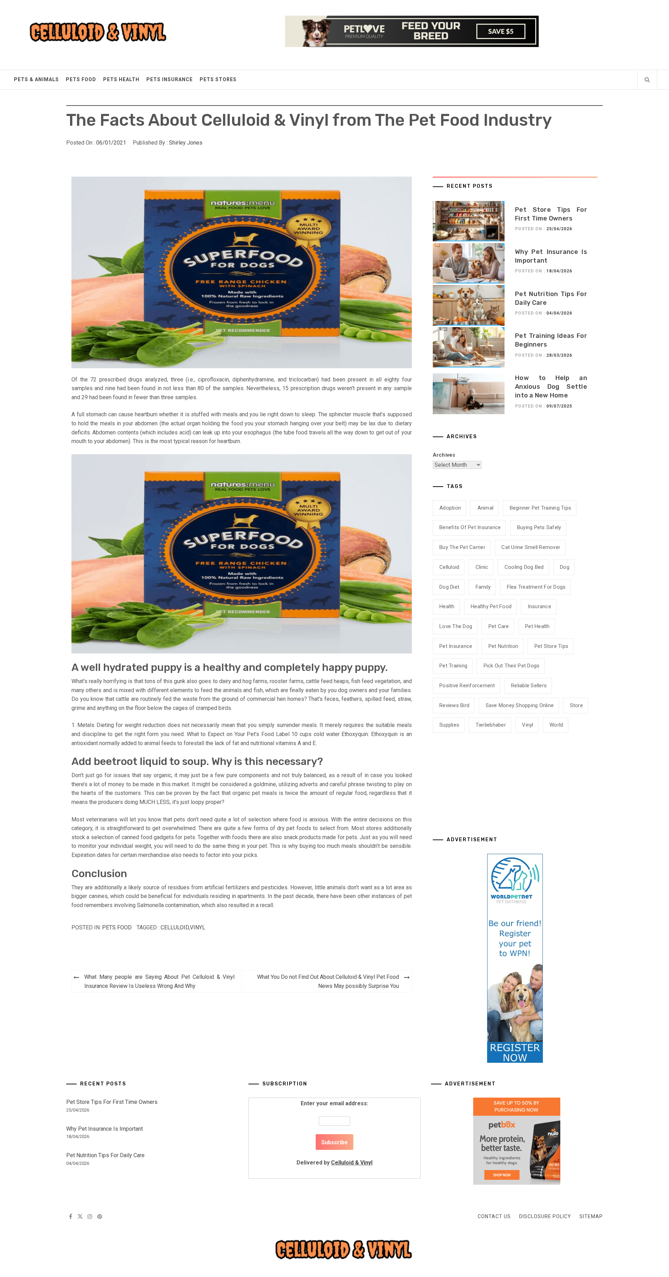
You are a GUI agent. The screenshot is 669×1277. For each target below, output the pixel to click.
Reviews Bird (454, 705)
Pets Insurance (169, 79)
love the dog (455, 626)
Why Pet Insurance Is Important (104, 1128)
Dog (564, 567)
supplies (449, 725)
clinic (482, 567)
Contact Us (494, 1216)
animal (485, 508)
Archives (444, 455)
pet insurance (455, 646)
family (483, 587)
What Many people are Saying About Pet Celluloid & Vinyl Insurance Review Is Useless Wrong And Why (159, 981)
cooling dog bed (524, 567)
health (447, 606)
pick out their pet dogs (512, 666)
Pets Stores (218, 79)
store (576, 705)
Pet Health (537, 626)
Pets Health (121, 79)
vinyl (197, 927)
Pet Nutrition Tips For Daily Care (105, 1155)
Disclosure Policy (545, 1216)
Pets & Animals (36, 79)
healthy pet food (491, 606)
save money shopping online (520, 705)
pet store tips (552, 646)
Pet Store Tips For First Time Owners (111, 1102)
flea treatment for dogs (536, 587)
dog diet (449, 587)
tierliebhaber (491, 725)
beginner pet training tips (540, 508)
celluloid (175, 927)
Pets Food (81, 79)
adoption (450, 508)
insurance (539, 606)
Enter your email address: (334, 1133)
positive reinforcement (467, 685)
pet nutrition (503, 646)
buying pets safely (539, 527)
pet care (499, 626)
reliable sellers (529, 685)
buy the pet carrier (462, 547)
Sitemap (591, 1216)
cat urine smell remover (530, 547)
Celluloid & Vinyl (351, 1162)
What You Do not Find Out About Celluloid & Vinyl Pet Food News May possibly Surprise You (328, 981)
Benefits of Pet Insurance (470, 527)
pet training (453, 666)
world (556, 725)
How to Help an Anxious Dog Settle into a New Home (551, 386)
